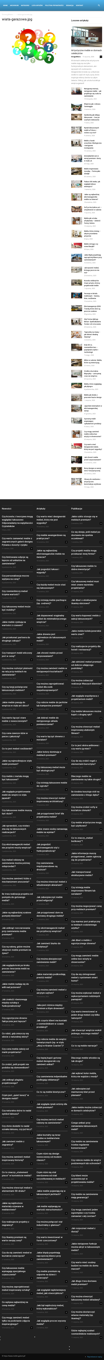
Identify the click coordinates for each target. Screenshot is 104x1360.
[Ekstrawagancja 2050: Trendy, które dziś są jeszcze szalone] (76, 308)
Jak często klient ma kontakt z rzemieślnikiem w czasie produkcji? (52, 1023)
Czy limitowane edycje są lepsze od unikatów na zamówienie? (15, 560)
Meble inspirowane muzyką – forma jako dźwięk (92, 171)
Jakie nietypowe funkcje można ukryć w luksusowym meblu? (85, 1247)
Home (5, 5)
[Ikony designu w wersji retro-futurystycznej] (76, 470)
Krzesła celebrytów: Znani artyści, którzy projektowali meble (92, 283)
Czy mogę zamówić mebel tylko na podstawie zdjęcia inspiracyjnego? (16, 1320)
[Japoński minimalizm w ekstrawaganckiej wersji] (76, 408)
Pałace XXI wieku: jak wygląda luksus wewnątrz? (92, 184)
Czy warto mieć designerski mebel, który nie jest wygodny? (93, 447)
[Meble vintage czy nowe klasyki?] (76, 245)
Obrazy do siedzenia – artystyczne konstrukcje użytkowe (92, 481)
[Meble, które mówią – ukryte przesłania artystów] (76, 233)
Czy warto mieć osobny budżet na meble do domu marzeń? (84, 1265)
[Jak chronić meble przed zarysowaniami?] (76, 459)
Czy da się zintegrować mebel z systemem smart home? (84, 977)
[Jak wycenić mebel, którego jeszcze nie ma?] (76, 270)
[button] (99, 5)
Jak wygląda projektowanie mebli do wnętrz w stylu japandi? (16, 794)
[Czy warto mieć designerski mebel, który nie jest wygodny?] (76, 446)
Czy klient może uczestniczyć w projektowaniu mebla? (82, 1178)
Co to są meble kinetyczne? (51, 1092)
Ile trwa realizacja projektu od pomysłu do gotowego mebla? (17, 897)
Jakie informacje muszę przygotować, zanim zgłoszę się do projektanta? (86, 856)
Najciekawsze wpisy (94, 1357)
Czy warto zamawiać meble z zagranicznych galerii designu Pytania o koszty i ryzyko (17, 541)
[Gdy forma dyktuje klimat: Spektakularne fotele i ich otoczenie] (76, 321)
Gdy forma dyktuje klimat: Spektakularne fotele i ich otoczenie (92, 321)
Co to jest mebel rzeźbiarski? (17, 748)
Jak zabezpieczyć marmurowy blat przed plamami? (83, 1091)
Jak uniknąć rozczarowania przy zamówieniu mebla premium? (16, 931)
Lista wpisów (37, 5)
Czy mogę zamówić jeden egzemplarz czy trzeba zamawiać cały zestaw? (84, 1212)
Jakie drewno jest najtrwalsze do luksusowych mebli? (51, 637)
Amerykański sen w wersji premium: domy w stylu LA (92, 158)
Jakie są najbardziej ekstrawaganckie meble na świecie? (91, 197)
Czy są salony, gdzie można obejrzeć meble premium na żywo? (16, 949)
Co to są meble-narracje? (84, 1045)
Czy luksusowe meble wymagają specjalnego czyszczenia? (14, 1271)
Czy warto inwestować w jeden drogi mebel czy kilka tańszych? (85, 1014)
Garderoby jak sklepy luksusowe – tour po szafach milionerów (92, 117)
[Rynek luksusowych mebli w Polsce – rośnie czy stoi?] (76, 130)
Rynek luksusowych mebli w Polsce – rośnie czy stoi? (91, 130)
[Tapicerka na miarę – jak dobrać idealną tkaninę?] (76, 334)
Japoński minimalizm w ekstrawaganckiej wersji (93, 408)
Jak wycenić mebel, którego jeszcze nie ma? (91, 270)
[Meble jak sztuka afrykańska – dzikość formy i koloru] (76, 220)
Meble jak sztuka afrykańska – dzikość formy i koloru (92, 220)
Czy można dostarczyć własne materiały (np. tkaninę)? (83, 1315)
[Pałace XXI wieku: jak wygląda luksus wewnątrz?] (76, 184)
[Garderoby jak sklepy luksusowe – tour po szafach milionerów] (76, 117)
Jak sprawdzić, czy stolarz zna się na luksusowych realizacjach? (16, 829)
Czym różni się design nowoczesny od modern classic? (49, 1156)
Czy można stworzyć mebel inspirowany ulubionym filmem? (85, 730)
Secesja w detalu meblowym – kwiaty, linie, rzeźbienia (92, 296)
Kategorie (25, 5)
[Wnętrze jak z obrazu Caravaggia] (76, 107)
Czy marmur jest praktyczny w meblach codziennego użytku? (85, 924)
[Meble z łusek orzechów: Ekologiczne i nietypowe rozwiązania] (76, 143)
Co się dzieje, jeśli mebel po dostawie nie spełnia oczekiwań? (85, 535)
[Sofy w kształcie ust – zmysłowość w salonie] (76, 209)
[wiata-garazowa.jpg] (34, 67)
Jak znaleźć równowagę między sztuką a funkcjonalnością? (14, 1002)
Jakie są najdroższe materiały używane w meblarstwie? (13, 1206)
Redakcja (70, 5)
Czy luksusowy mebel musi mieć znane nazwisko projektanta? (85, 584)
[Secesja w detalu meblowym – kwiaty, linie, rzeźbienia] (76, 295)
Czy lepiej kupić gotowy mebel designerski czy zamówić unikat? (49, 1061)
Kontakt (79, 5)
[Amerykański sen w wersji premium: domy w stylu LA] (76, 158)
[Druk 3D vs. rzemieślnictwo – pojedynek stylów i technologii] (76, 347)
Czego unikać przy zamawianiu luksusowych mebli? (84, 1126)
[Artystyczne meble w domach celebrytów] (86, 37)
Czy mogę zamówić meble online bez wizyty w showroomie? (92, 434)
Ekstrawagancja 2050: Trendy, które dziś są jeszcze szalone (92, 308)
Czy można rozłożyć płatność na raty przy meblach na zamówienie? (17, 671)
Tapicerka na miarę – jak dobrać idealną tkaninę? (92, 334)
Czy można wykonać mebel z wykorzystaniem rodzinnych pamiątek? (86, 996)
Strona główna (7, 14)
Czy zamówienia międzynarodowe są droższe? (47, 866)
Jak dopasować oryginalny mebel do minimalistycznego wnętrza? (51, 618)
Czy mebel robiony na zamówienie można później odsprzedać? (16, 863)
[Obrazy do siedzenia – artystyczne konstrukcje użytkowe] (76, 481)
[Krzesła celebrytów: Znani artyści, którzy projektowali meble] (76, 282)
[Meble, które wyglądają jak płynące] (76, 385)
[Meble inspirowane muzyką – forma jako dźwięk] (76, 171)
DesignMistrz (76, 57)
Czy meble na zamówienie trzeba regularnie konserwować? (84, 1144)
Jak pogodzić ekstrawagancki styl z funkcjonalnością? (48, 847)
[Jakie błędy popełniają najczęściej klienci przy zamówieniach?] (76, 258)
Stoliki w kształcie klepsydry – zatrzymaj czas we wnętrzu (92, 373)
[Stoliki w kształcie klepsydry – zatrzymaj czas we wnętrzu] (76, 373)
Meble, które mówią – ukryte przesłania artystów (92, 233)
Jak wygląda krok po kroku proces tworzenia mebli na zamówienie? (16, 968)
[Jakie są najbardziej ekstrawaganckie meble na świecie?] (76, 196)
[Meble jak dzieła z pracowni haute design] (76, 397)
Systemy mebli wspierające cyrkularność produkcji (92, 421)
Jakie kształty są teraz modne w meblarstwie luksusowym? (48, 1138)
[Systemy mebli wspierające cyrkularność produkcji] (76, 421)
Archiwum (14, 5)
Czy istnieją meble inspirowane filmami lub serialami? (83, 890)
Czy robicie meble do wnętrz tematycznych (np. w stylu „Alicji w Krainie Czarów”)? (51, 1042)
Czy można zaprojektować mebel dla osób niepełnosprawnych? (50, 686)
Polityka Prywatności (54, 5)
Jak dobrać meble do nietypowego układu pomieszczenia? (48, 721)
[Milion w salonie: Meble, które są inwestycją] (76, 362)
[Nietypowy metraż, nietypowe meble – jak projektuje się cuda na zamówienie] (76, 91)
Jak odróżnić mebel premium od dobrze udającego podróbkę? (86, 665)
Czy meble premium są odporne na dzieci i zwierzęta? (48, 1274)
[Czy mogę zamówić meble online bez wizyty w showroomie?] (76, 434)
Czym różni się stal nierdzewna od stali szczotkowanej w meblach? (51, 1175)
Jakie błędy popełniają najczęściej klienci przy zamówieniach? (93, 257)
